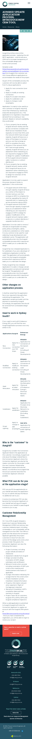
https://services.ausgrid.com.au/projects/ (15, 613)
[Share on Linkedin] (24, 30)
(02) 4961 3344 (16, 675)
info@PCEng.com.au (16, 684)
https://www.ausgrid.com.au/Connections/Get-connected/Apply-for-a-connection (15, 71)
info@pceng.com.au (16, 677)
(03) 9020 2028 (16, 691)
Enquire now (15, 633)
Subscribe (16, 712)
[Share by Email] (30, 30)
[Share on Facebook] (27, 30)
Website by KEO (17, 736)
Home (4, 27)
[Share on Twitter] (21, 30)
